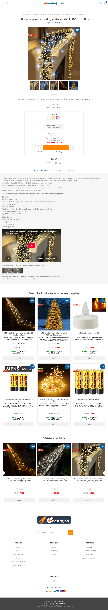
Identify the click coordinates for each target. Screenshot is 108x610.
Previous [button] (29, 85)
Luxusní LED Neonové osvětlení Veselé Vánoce (54, 480)
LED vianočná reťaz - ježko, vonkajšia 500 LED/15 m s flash (18, 334)
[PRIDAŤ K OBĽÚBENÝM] (72, 147)
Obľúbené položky (90, 551)
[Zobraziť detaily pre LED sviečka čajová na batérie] (89, 314)
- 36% (32, 367)
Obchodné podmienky (18, 562)
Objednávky (54, 551)
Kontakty (18, 547)
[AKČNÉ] (40, 365)
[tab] (40, 170)
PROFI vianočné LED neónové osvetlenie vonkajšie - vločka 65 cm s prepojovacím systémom (89, 481)
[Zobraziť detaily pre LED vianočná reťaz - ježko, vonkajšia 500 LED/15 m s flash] (18, 314)
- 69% (33, 446)
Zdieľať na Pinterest (56, 163)
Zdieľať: (54, 159)
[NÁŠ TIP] (40, 299)
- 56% (67, 300)
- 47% (67, 446)
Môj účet (54, 547)
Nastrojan (57, 23)
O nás (18, 558)
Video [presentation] (57, 170)
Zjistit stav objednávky (90, 558)
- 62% (77, 30)
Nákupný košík (90, 547)
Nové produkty (18, 554)
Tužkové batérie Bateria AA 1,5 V (89, 399)
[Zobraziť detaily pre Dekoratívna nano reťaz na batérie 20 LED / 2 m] (54, 380)
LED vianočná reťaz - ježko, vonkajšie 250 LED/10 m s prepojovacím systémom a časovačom (19, 481)
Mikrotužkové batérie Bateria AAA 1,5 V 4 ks (19, 400)
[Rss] (54, 581)
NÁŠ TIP (31, 35)
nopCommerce (58, 601)
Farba (53, 115)
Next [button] (79, 85)
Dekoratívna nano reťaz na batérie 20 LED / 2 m (54, 400)
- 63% (32, 300)
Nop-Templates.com (58, 604)
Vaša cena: (50, 143)
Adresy (54, 554)
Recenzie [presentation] (71, 170)
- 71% (102, 446)
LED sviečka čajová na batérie (89, 333)
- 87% (103, 300)
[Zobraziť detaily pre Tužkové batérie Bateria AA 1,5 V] (89, 380)
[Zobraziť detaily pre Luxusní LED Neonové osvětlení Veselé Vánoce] (54, 459)
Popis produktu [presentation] (40, 170)
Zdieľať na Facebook (52, 163)
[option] (34, 85)
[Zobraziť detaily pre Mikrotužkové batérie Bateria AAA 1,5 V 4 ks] (18, 380)
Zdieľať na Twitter (48, 163)
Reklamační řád (18, 565)
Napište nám (90, 554)
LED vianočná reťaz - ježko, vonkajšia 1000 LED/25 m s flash (54, 334)
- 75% (67, 367)
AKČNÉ (40, 368)
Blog (18, 551)
